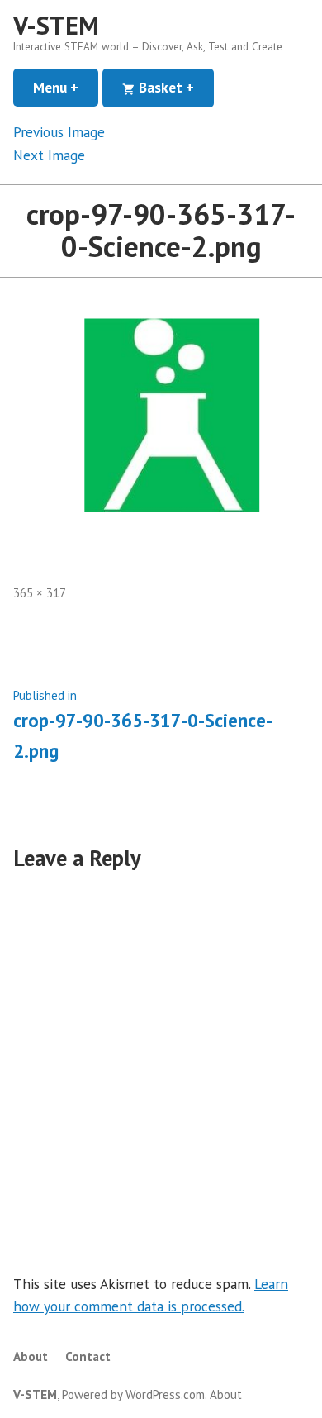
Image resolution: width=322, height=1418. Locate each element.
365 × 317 (39, 593)
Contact (88, 1356)
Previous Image (59, 131)
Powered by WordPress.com (133, 1394)
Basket (174, 87)
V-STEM (56, 25)
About (30, 1356)
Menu (65, 87)
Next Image (49, 154)
